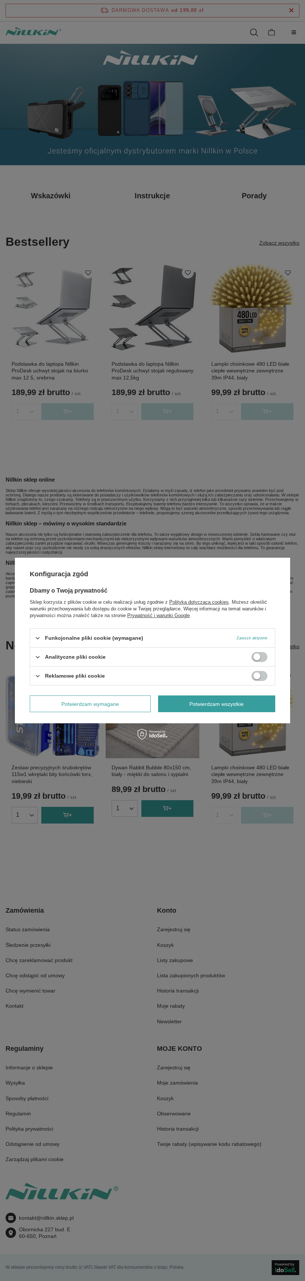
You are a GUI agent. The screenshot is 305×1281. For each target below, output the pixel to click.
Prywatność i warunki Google (158, 615)
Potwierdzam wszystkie (216, 704)
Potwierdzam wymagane (90, 704)
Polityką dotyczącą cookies (199, 602)
